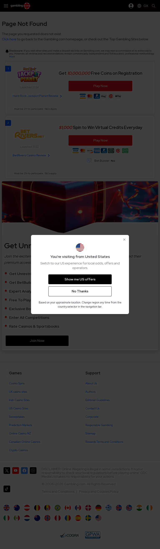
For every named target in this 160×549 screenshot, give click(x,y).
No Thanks (80, 291)
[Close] (124, 239)
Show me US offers (80, 279)
